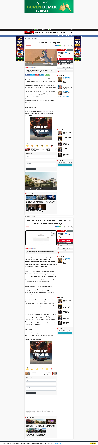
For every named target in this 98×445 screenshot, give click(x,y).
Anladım (93, 443)
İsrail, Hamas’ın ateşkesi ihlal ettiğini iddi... (40, 211)
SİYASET (64, 32)
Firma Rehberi (68, 35)
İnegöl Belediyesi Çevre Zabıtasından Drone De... (41, 435)
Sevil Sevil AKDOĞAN (67, 77)
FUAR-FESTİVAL (59, 32)
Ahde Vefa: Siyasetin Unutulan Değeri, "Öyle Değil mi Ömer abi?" (67, 87)
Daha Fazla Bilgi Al (58, 443)
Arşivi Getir (65, 333)
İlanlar (72, 35)
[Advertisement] (49, 21)
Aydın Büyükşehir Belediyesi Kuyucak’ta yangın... (30, 426)
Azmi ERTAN (65, 85)
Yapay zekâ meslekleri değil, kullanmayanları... (35, 35)
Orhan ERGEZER (66, 96)
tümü (71, 297)
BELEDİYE (44, 32)
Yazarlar (56, 35)
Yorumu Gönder (31, 169)
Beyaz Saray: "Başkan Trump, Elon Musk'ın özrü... (50, 202)
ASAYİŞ (47, 32)
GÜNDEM (33, 216)
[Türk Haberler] (29, 32)
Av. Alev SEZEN (65, 91)
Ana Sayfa (28, 38)
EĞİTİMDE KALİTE (38, 32)
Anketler (60, 35)
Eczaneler (64, 35)
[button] (71, 75)
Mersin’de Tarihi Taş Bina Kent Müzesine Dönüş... (40, 426)
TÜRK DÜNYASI (53, 32)
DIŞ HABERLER (34, 38)
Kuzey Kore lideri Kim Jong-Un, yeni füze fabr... (40, 202)
